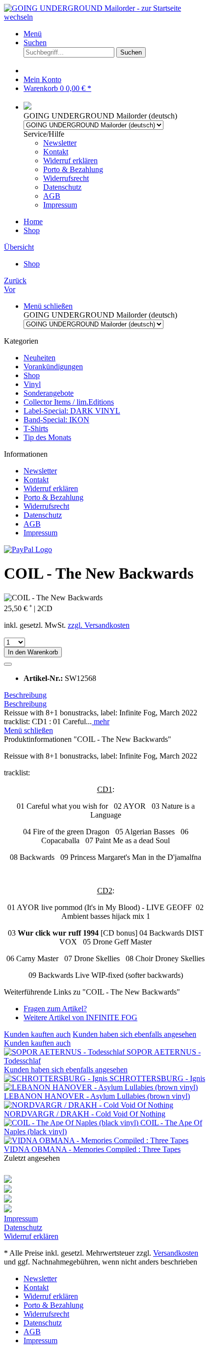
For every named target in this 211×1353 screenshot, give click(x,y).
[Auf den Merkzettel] (8, 664)
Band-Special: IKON (56, 419)
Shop (32, 375)
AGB (51, 196)
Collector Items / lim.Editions (69, 402)
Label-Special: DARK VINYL (72, 411)
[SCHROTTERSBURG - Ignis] (56, 1078)
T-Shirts (36, 428)
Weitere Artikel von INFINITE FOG (80, 1017)
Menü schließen (48, 306)
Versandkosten (175, 1253)
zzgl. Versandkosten (99, 625)
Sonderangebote (49, 393)
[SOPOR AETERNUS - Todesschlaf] (65, 1052)
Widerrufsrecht (66, 178)
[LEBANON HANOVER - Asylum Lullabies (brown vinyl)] (101, 1087)
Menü (33, 33)
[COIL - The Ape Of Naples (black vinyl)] (72, 1122)
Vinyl (32, 384)
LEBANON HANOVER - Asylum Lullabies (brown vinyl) (97, 1096)
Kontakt (55, 151)
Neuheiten (39, 357)
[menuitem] (115, 33)
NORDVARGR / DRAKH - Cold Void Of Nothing (84, 1114)
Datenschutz (62, 187)
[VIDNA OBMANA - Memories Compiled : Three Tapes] (96, 1140)
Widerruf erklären (70, 160)
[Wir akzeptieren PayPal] (28, 549)
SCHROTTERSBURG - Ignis (157, 1078)
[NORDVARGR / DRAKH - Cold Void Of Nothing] (88, 1105)
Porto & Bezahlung (73, 169)
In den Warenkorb (33, 652)
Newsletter (60, 143)
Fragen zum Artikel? (55, 1008)
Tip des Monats (47, 437)
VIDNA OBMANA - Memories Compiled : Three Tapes (92, 1149)
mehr (100, 721)
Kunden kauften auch (37, 1034)
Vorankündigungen (53, 366)
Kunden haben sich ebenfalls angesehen (134, 1034)
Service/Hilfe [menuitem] (63, 169)
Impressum (60, 205)
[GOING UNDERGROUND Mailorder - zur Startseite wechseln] (105, 17)
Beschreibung (25, 695)
